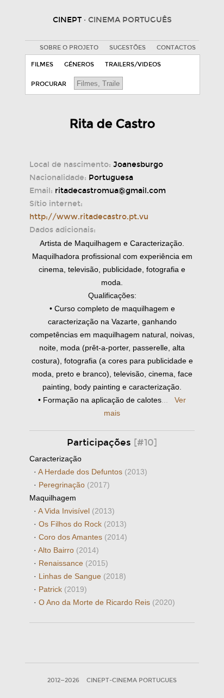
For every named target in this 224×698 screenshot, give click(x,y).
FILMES (42, 64)
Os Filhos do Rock (83, 524)
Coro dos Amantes (83, 537)
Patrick (63, 589)
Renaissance (73, 563)
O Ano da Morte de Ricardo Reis (107, 602)
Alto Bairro (68, 550)
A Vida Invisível (76, 510)
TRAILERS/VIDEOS (133, 64)
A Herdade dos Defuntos (92, 471)
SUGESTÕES (127, 47)
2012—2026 (63, 680)
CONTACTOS (176, 47)
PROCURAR (48, 84)
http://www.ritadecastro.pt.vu (88, 216)
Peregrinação (74, 484)
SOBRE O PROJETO (69, 47)
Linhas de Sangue (82, 576)
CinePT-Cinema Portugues (131, 680)
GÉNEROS (79, 64)
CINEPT (112, 19)
